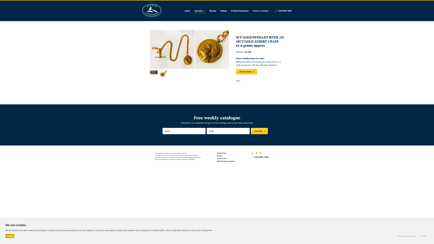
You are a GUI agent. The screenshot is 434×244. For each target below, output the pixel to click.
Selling (223, 10)
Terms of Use (222, 158)
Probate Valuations (239, 10)
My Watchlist (221, 153)
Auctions (199, 10)
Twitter (256, 153)
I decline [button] (423, 236)
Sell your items (245, 71)
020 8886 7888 (285, 10)
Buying (213, 10)
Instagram (260, 153)
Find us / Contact (260, 10)
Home (187, 10)
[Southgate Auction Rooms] (151, 11)
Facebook (252, 153)
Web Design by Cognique (226, 161)
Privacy (219, 156)
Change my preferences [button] (406, 236)
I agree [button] (9, 236)
